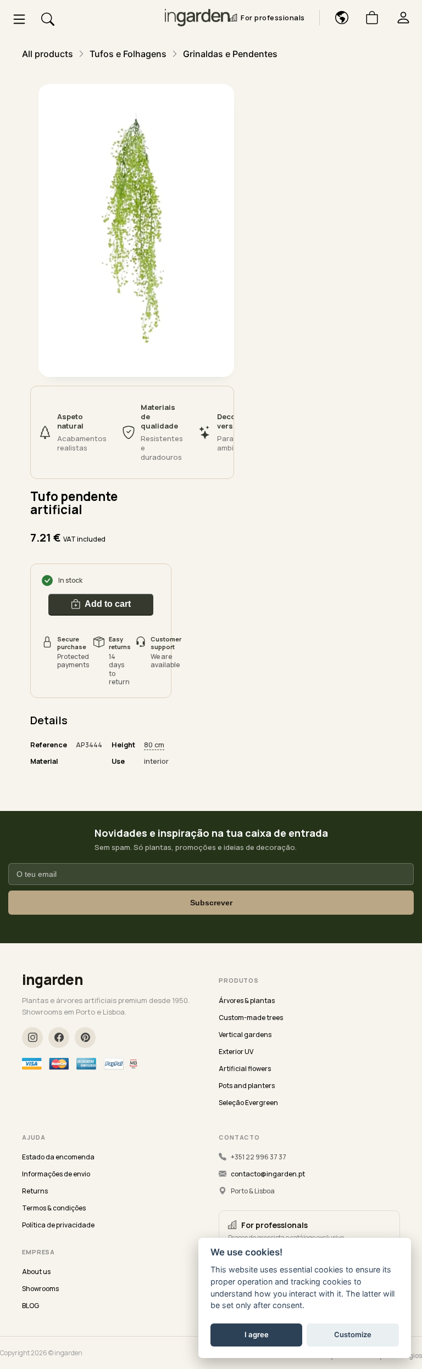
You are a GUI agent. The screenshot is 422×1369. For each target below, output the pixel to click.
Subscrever (211, 902)
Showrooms (40, 1288)
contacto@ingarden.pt (268, 1174)
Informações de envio (56, 1174)
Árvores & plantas (247, 1000)
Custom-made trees (251, 1017)
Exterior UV (236, 1051)
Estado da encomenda (58, 1157)
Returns (35, 1191)
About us (36, 1271)
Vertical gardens (245, 1034)
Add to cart (108, 604)
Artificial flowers (245, 1068)
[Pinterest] (85, 1037)
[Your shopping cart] (368, 17)
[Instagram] (32, 1037)
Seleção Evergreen (248, 1102)
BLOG (30, 1305)
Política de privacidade (58, 1225)
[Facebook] (58, 1037)
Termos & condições (54, 1208)
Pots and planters (247, 1085)
